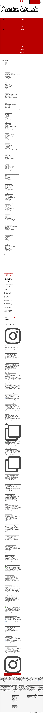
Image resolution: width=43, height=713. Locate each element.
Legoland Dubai (8, 179)
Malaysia (6, 188)
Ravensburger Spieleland (9, 210)
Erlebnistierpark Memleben (10, 119)
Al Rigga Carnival (8, 77)
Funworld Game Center (9, 141)
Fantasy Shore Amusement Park (11, 126)
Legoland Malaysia (8, 180)
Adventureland (7, 72)
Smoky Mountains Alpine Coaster (11, 226)
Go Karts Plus (7, 144)
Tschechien (7, 237)
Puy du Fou (7, 207)
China (6, 103)
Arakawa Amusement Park (10, 80)
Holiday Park (7, 154)
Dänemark (7, 108)
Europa (22, 22)
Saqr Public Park (8, 212)
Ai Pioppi (6, 75)
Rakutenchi (7, 209)
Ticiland (6, 231)
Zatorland (6, 251)
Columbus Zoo (7, 106)
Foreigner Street (8, 132)
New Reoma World (8, 196)
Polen (6, 206)
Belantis (6, 87)
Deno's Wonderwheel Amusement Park (12, 109)
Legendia (6, 178)
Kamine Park (7, 168)
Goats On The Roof (8, 145)
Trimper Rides (7, 236)
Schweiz (6, 216)
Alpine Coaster (7, 79)
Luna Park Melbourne (9, 185)
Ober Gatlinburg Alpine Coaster (11, 197)
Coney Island (7, 107)
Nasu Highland (7, 195)
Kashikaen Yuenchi (8, 169)
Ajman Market (7, 76)
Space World (7, 227)
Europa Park (7, 122)
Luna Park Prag (7, 186)
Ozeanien (22, 32)
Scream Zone (7, 217)
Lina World (7, 183)
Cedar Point (7, 100)
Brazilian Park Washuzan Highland (11, 94)
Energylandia (7, 118)
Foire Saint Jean (8, 130)
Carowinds (7, 99)
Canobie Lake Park (8, 98)
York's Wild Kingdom (8, 250)
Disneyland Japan (8, 112)
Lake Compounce (8, 177)
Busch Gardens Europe (9, 95)
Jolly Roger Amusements (9, 166)
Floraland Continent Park (9, 129)
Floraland (6, 128)
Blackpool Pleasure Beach (10, 89)
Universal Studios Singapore (10, 240)
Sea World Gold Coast (9, 218)
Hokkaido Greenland (8, 153)
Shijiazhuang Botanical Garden (10, 220)
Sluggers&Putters (8, 225)
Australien (6, 83)
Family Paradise (8, 124)
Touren (6, 234)
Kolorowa (6, 175)
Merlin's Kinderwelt (8, 190)
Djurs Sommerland (8, 113)
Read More (8, 313)
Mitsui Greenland (8, 191)
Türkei (6, 238)
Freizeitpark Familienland (9, 134)
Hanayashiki (7, 147)
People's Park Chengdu (9, 203)
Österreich (7, 198)
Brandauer (7, 93)
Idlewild (6, 157)
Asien (22, 29)
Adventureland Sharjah (9, 73)
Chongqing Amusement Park (10, 104)
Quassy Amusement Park (9, 208)
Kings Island (7, 173)
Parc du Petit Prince (8, 200)
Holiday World (7, 155)
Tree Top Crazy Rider (9, 235)
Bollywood (7, 92)
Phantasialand (7, 204)
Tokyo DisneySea (8, 232)
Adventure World (8, 70)
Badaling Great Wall (8, 85)
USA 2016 (6, 242)
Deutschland (7, 110)
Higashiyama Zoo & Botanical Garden (12, 149)
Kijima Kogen (7, 171)
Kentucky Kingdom (8, 170)
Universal (6, 239)
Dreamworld (7, 116)
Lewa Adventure (8, 181)
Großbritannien (7, 146)
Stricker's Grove (8, 230)
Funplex (6, 138)
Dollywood (7, 114)
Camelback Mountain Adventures (11, 97)
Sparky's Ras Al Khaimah (9, 229)
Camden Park (7, 96)
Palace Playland (8, 199)
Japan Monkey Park (8, 165)
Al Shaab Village (8, 78)
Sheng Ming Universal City (10, 219)
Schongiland (7, 215)
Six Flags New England (9, 222)
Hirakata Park (7, 151)
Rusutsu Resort (8, 211)
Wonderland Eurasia (8, 249)
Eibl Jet (6, 117)
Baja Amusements (8, 86)
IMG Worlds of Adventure (10, 158)
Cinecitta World (7, 105)
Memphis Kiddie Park (9, 189)
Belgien (6, 88)
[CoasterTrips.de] (19, 8)
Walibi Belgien (7, 245)
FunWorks (6, 140)
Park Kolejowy (7, 201)
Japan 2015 (7, 163)
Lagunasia (6, 176)
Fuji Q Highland (7, 135)
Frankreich (7, 133)
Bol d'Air (6, 90)
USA (23, 26)
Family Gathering (8, 123)
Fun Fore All (7, 137)
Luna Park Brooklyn (8, 184)
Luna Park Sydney (8, 187)
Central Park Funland (8, 102)
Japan (6, 161)
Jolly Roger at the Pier (9, 167)
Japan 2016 (7, 164)
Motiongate (7, 193)
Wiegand (6, 247)
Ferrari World (7, 127)
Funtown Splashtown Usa (9, 139)
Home (22, 19)
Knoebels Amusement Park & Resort (12, 174)
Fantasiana (7, 125)
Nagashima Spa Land (9, 194)
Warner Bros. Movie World (10, 246)
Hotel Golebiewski (8, 156)
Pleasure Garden (8, 205)
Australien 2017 (8, 84)
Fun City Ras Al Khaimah (9, 136)
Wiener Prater (7, 248)
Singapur (6, 221)
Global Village (7, 143)
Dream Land (7, 115)
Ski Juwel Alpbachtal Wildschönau (11, 224)
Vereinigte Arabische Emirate (10, 244)
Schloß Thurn (7, 214)
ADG (5, 69)
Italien (6, 160)
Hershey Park (7, 148)
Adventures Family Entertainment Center (12, 74)
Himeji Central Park (8, 150)
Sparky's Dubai (7, 228)
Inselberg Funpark (8, 159)
